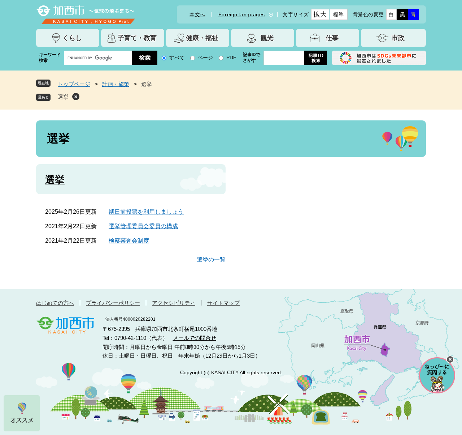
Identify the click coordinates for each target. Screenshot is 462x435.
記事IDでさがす (251, 57)
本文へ (197, 14)
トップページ (74, 84)
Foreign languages (241, 14)
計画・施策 (115, 84)
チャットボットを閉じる (450, 359)
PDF (231, 57)
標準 (338, 14)
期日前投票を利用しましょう (146, 212)
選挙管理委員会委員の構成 (143, 226)
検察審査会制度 (129, 241)
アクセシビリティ (173, 303)
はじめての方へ (55, 303)
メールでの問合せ (194, 338)
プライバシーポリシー (113, 303)
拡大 (320, 14)
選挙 (63, 97)
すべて (176, 57)
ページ (205, 57)
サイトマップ (223, 303)
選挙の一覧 (211, 259)
